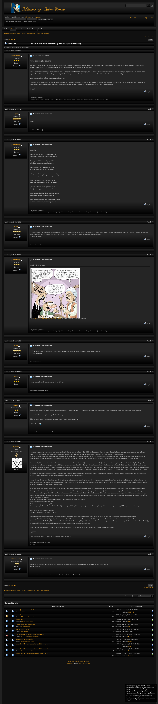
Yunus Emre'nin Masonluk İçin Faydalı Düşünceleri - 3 (32, 654)
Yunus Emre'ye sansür (41, 56)
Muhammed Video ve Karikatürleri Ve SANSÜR (30, 634)
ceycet (16, 114)
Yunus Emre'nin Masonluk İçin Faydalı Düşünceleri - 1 (32, 644)
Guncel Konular (26, 626)
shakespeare (16, 559)
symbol (16, 446)
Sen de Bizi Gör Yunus (22, 629)
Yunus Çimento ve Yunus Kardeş (25, 610)
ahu (129, 622)
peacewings (15, 55)
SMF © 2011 (75, 661)
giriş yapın (28, 17)
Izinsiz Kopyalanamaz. (84, 663)
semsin (130, 617)
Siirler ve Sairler (31, 616)
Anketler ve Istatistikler (34, 636)
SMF (69, 661)
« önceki (146, 37)
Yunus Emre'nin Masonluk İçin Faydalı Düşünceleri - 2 (32, 649)
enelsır (23, 631)
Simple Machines (84, 661)
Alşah (16, 227)
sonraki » (151, 37)
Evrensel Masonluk (28, 646)
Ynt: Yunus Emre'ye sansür (42, 114)
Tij (21, 626)
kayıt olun (37, 17)
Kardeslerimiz (29, 612)
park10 (16, 405)
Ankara (130, 636)
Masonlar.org (70, 663)
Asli (22, 617)
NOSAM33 (131, 612)
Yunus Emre (19, 615)
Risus (22, 646)
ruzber (16, 376)
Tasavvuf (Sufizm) (29, 621)
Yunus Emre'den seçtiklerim (24, 639)
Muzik (26, 631)
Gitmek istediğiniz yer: (131, 596)
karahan (130, 656)
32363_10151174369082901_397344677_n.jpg (46, 318)
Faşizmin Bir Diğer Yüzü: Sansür (25, 624)
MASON (23, 612)
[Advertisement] (79, 684)
